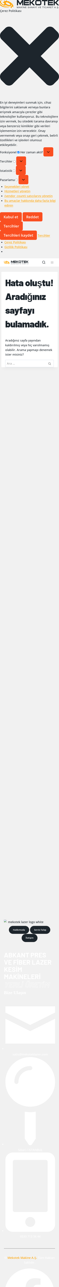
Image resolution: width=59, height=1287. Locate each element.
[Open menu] (52, 262)
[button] (29, 56)
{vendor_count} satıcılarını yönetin (28, 196)
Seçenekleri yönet (16, 187)
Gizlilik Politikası (15, 247)
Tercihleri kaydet (18, 235)
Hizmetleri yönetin (17, 191)
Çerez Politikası (15, 242)
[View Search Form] (43, 262)
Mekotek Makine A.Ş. (22, 1258)
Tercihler (11, 226)
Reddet (32, 216)
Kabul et (11, 216)
